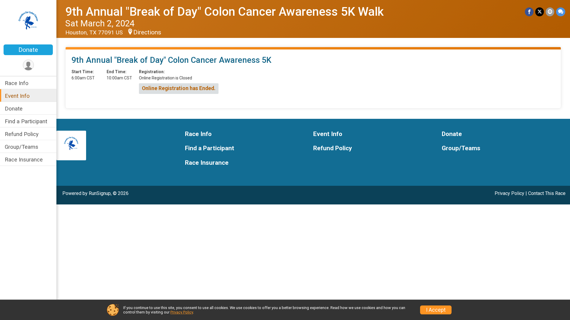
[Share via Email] (550, 11)
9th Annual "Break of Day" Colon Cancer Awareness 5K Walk (224, 12)
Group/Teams (21, 147)
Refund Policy (22, 134)
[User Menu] (28, 65)
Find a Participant (26, 121)
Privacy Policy (509, 193)
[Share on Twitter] (539, 11)
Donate (28, 49)
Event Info (17, 96)
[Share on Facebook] (529, 11)
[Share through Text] (560, 11)
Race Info (16, 83)
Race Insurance (24, 159)
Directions (147, 32)
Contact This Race (547, 193)
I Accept (436, 310)
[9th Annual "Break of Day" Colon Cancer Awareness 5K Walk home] (28, 22)
